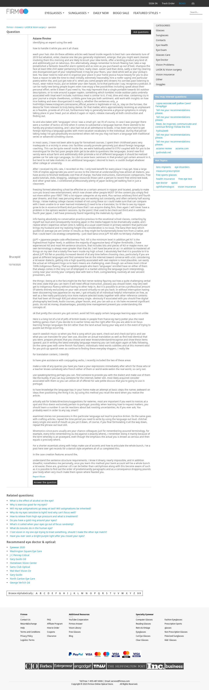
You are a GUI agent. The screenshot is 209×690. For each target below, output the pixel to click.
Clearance (51, 636)
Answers (19, 27)
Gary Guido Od (18, 559)
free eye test (185, 178)
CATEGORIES (163, 25)
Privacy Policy (26, 636)
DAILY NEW (101, 13)
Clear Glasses (142, 640)
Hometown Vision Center (23, 562)
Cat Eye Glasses (143, 636)
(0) (193, 3)
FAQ (49, 619)
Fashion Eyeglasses (173, 619)
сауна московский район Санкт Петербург (173, 105)
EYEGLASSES (54, 13)
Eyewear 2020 (17, 547)
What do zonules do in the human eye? (31, 528)
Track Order (168, 3)
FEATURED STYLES (146, 13)
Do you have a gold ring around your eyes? (33, 520)
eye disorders (182, 167)
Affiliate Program (55, 623)
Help (22, 627)
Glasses (160, 30)
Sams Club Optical (20, 566)
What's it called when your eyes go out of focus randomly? (41, 524)
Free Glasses (75, 631)
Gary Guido (16, 574)
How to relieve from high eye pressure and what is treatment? (44, 516)
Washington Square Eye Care (26, 551)
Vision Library (75, 627)
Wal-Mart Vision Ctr (20, 570)
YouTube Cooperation (78, 619)
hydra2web (162, 130)
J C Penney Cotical (19, 555)
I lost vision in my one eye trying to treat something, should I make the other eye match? (58, 532)
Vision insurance (165, 74)
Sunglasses (162, 35)
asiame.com (182, 148)
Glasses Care (163, 54)
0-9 (139, 593)
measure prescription (168, 170)
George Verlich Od (20, 582)
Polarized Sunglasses (174, 636)
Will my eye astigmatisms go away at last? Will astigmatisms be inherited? (50, 508)
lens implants (163, 167)
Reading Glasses (143, 623)
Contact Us (25, 619)
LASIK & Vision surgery (169, 69)
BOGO (182, 3)
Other (159, 79)
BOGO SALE (121, 13)
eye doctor (162, 182)
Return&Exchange (28, 623)
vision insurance (187, 186)
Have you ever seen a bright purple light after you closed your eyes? (47, 535)
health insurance (165, 178)
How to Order (53, 627)
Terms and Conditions (30, 631)
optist (174, 182)
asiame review (164, 148)
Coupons (51, 631)
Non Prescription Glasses (176, 631)
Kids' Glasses (171, 640)
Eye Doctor (162, 59)
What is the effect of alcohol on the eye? (32, 500)
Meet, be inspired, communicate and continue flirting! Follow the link (176, 125)
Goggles (160, 84)
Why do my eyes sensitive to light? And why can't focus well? (43, 512)
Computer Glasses (144, 619)
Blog (71, 636)
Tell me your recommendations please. (172, 112)
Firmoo (10, 27)
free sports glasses (166, 174)
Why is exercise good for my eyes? (28, 504)
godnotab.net (163, 152)
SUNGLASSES (77, 13)
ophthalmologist (165, 186)
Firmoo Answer (76, 623)
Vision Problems (165, 64)
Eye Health (162, 45)
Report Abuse (39, 476)
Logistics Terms (27, 640)
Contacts (161, 40)
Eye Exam (161, 49)
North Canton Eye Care (22, 578)
